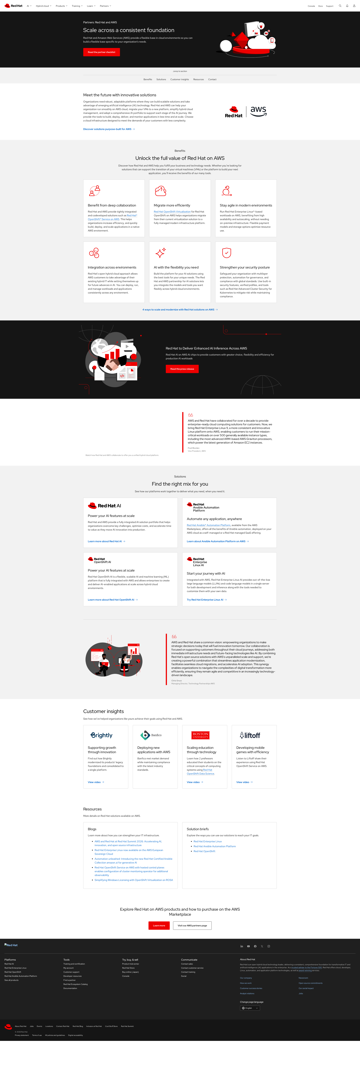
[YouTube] (248, 947)
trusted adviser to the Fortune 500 (307, 967)
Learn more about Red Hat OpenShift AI (111, 599)
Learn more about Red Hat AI (105, 541)
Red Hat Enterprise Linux (208, 841)
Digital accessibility (75, 1035)
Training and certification (74, 964)
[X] (262, 947)
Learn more (159, 925)
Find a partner (69, 980)
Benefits (148, 79)
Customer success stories (251, 988)
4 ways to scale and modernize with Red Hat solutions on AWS (178, 309)
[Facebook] (255, 947)
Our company (246, 978)
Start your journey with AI (206, 573)
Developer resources (72, 976)
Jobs (301, 993)
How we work (246, 983)
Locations (49, 1026)
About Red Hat (20, 1026)
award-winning (305, 970)
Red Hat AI (9, 964)
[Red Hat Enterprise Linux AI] (229, 562)
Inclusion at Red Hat (94, 1026)
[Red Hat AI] (130, 505)
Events (39, 1026)
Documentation (70, 988)
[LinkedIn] (241, 947)
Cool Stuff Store (111, 1026)
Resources (198, 79)
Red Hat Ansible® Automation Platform (208, 525)
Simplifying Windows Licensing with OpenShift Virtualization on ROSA (134, 880)
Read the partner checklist (101, 52)
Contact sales (187, 964)
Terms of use (37, 1035)
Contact (212, 79)
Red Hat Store (128, 968)
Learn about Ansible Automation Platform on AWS (216, 541)
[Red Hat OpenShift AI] (130, 560)
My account (68, 968)
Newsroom (303, 978)
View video (94, 782)
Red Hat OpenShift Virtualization (172, 211)
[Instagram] (268, 947)
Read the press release (182, 368)
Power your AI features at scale (111, 516)
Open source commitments (310, 983)
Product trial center (130, 964)
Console (311, 6)
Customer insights (179, 79)
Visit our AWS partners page (192, 925)
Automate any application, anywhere (214, 519)
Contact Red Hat (62, 1026)
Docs (320, 6)
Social (183, 976)
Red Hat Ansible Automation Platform (215, 846)
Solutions (161, 79)
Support (329, 6)
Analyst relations (247, 993)
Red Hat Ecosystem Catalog (75, 984)
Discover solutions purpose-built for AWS (107, 129)
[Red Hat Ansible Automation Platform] (229, 507)
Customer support (71, 972)
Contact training (188, 972)
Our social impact (306, 988)
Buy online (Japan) (130, 972)
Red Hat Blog (78, 1026)
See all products (11, 980)
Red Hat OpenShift (204, 851)
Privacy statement (22, 1035)
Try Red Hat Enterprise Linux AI (205, 599)
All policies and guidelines (55, 1035)
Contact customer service (192, 968)
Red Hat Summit (127, 1026)
